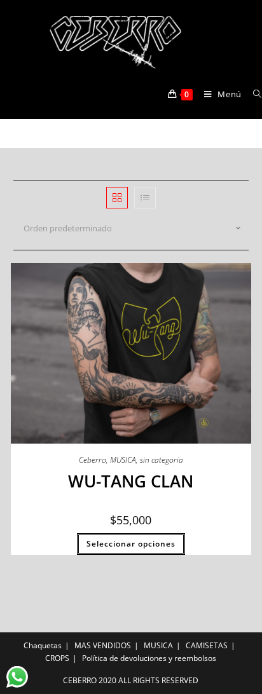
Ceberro (92, 459)
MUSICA (123, 459)
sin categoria (161, 459)
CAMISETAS (207, 645)
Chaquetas (43, 645)
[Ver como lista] (145, 197)
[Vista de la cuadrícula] (117, 197)
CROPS (57, 658)
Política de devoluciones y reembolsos (149, 658)
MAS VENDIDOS (102, 645)
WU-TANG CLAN (130, 481)
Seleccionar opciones (131, 543)
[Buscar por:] (253, 94)
